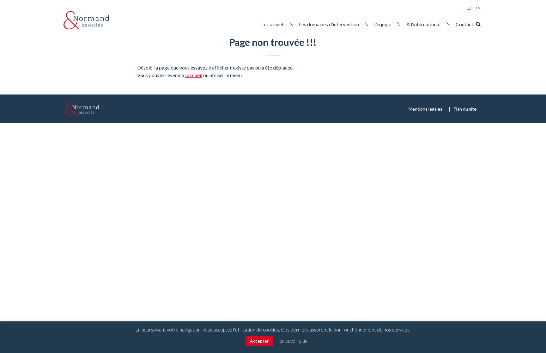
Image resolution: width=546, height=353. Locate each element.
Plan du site (464, 109)
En (478, 8)
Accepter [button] (259, 341)
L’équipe (382, 24)
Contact (464, 24)
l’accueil (193, 75)
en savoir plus (293, 341)
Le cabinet (272, 24)
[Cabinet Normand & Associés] (86, 20)
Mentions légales (425, 109)
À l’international (423, 24)
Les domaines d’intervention (329, 24)
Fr (469, 8)
